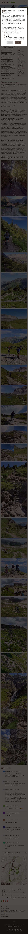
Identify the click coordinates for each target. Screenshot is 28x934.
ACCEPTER (18, 42)
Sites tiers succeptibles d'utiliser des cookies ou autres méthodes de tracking (14, 38)
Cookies (8, 35)
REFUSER (9, 42)
